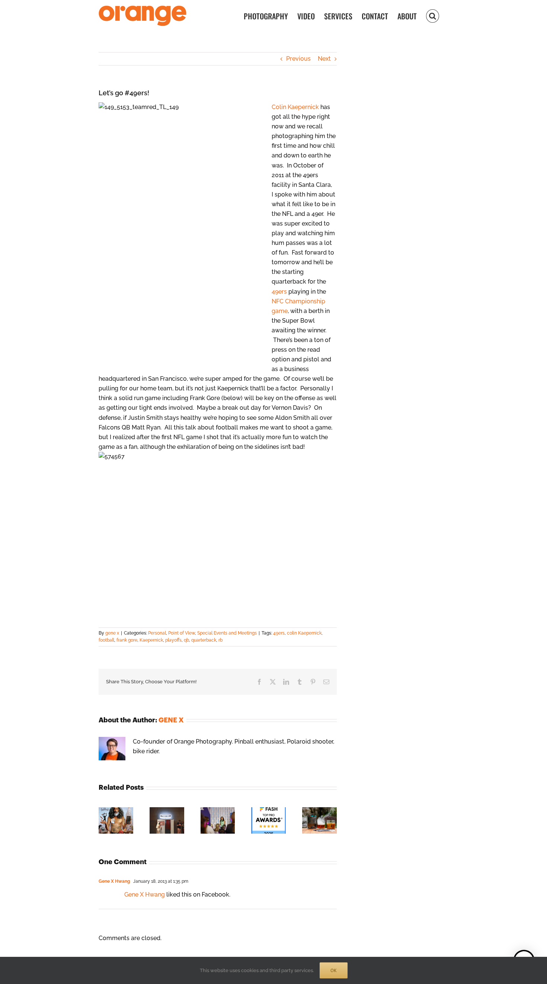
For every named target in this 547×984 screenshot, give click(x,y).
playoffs (173, 640)
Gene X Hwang (114, 881)
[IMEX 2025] (218, 810)
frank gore (126, 640)
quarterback (203, 640)
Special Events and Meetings (227, 633)
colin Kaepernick (304, 633)
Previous (298, 58)
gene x (112, 633)
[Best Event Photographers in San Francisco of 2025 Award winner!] (268, 810)
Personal (157, 633)
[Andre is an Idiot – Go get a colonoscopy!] (116, 810)
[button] (432, 15)
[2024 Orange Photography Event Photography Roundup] (319, 810)
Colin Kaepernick (295, 107)
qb (186, 640)
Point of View (181, 633)
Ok (333, 970)
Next (324, 58)
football (106, 640)
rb (220, 640)
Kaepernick (151, 640)
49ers (279, 291)
